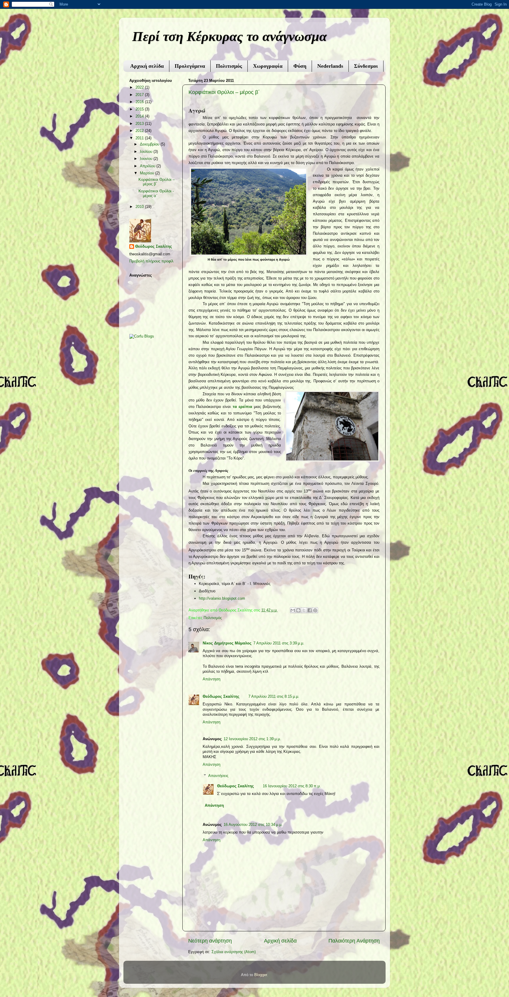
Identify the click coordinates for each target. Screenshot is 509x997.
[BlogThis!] (298, 610)
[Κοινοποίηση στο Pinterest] (315, 610)
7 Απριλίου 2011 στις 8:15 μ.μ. (273, 697)
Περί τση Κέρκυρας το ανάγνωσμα (229, 36)
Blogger (260, 975)
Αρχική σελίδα (147, 66)
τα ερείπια (242, 406)
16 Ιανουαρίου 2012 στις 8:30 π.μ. (292, 786)
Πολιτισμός (229, 66)
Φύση (299, 66)
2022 (140, 87)
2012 (140, 131)
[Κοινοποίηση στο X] (304, 610)
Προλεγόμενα (190, 66)
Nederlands (330, 66)
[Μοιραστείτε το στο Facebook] (310, 610)
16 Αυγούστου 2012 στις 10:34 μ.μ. (253, 825)
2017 (140, 95)
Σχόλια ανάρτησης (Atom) (233, 952)
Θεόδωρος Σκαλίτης (221, 697)
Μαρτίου (147, 173)
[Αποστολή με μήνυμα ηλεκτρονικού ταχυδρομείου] (293, 610)
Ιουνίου (146, 159)
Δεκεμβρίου (150, 144)
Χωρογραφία (267, 66)
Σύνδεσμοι (366, 66)
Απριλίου (148, 166)
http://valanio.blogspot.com (222, 598)
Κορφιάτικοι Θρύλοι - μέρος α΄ (156, 193)
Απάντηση (211, 679)
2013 (140, 124)
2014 (140, 116)
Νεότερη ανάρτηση (210, 941)
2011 (140, 138)
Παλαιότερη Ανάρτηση (354, 941)
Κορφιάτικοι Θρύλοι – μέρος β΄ (224, 92)
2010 (140, 207)
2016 (140, 102)
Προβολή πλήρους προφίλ (151, 261)
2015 (140, 109)
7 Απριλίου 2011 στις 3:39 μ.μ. (278, 643)
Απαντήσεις (218, 776)
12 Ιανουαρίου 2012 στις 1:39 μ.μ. (252, 739)
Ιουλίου (146, 152)
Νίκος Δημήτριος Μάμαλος (227, 643)
